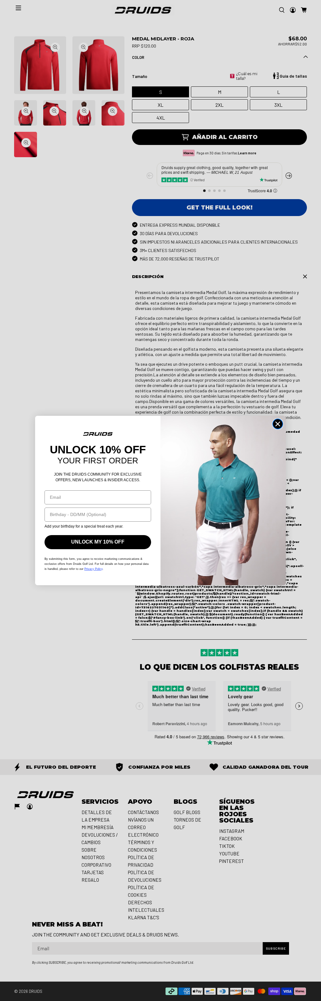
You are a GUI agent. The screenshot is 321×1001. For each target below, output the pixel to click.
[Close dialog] (278, 424)
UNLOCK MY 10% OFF (97, 541)
